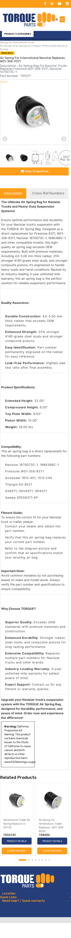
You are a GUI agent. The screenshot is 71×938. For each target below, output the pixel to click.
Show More (7, 53)
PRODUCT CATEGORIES (17, 34)
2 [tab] (29, 860)
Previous (5, 139)
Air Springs (6, 45)
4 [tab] (36, 860)
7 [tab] (46, 860)
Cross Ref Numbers (48, 193)
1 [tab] (22, 860)
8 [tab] (49, 860)
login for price (17, 851)
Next (64, 139)
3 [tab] (32, 860)
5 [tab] (39, 860)
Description (13, 193)
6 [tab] (42, 860)
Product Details (17, 841)
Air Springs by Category (28, 45)
